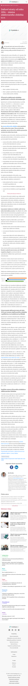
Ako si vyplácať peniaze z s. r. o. (9, 572)
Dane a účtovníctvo (6, 5)
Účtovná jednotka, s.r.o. (18, 478)
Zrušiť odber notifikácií (14, 683)
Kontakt (14, 666)
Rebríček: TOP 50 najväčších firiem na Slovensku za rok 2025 (13, 598)
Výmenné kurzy (14, 644)
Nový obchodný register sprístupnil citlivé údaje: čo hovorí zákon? (13, 619)
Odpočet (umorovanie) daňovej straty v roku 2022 (18, 513)
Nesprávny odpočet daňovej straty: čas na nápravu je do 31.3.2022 (17, 524)
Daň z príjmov (15, 5)
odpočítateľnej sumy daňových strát (10, 357)
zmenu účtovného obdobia (10, 126)
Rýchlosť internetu (14, 642)
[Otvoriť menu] (1, 2)
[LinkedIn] (9, 630)
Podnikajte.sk (10, 675)
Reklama (14, 663)
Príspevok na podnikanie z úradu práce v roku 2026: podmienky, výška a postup (13, 594)
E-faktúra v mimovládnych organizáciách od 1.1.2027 (14, 586)
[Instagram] (16, 630)
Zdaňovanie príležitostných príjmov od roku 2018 (11, 503)
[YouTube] (19, 630)
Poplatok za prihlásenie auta (14, 646)
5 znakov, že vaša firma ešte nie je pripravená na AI (13, 609)
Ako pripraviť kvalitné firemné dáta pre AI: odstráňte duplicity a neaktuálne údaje (14, 606)
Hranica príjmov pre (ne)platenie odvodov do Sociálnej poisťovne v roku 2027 (12, 583)
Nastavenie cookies (14, 681)
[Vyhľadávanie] (26, 2)
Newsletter (14, 656)
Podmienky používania (14, 679)
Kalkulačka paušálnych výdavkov (14, 640)
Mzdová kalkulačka (14, 636)
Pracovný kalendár (14, 647)
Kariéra (14, 665)
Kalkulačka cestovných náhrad (14, 638)
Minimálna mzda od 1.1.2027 (8, 616)
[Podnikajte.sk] (14, 2)
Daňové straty (5, 456)
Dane (12, 5)
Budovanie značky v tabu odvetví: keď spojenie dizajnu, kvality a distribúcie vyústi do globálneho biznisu (13, 564)
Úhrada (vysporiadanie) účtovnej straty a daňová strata (18, 546)
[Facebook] (12, 630)
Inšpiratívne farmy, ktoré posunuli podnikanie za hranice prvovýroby (13, 559)
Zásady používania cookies (14, 677)
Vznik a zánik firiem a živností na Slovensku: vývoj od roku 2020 (13, 575)
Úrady (14, 654)
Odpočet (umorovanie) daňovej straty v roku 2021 (18, 535)
